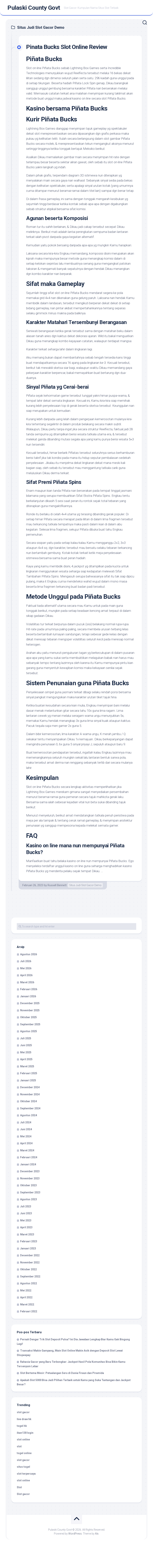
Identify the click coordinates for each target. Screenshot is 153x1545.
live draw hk (24, 1419)
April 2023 (26, 1227)
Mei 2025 (25, 1052)
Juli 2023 (25, 1206)
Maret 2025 (27, 1066)
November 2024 (30, 1094)
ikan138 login (25, 1432)
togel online (24, 1453)
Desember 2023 (30, 1171)
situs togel (23, 1466)
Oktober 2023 (28, 1185)
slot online (23, 1439)
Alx (97, 1533)
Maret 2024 (27, 1150)
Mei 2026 (25, 968)
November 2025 (30, 1010)
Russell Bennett (57, 885)
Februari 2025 (28, 1073)
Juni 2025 (26, 1045)
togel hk (22, 1425)
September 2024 (30, 1108)
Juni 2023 (26, 1213)
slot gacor (23, 1412)
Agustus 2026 (28, 954)
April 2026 (26, 975)
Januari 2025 (28, 1080)
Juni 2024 (26, 1129)
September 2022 (30, 1276)
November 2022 (30, 1262)
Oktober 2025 (28, 1017)
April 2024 (26, 1143)
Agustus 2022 (28, 1283)
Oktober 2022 (28, 1269)
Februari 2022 (28, 1311)
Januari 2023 (28, 1248)
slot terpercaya (26, 1473)
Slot (19, 1487)
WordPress (75, 1533)
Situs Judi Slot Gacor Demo (85, 885)
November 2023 (30, 1178)
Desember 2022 (30, 1255)
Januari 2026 (28, 996)
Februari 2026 (28, 989)
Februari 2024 (28, 1157)
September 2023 (30, 1192)
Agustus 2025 (28, 1031)
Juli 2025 (25, 1038)
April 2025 (26, 1059)
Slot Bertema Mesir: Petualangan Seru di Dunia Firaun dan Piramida (62, 1373)
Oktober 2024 (28, 1101)
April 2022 (26, 1297)
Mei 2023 (25, 1220)
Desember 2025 (30, 1003)
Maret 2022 (27, 1304)
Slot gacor (23, 1494)
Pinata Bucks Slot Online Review (66, 46)
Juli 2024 (25, 1122)
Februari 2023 (28, 1241)
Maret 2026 (27, 982)
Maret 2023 (27, 1234)
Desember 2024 (30, 1087)
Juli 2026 (25, 961)
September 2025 (30, 1024)
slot (19, 1446)
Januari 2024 (28, 1164)
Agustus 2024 (28, 1115)
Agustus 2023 (28, 1199)
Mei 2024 (25, 1136)
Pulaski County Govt (33, 7)
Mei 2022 (25, 1290)
